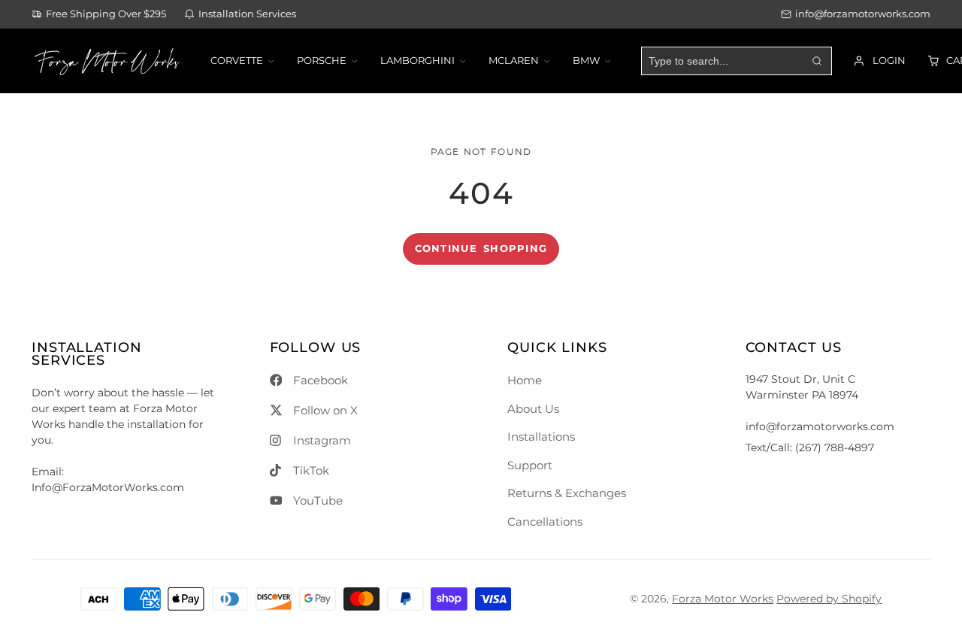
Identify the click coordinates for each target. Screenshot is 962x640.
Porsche (321, 60)
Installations (541, 436)
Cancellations (544, 521)
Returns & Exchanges (566, 493)
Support (529, 465)
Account (879, 61)
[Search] (816, 60)
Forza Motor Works (722, 598)
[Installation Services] (240, 15)
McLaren (514, 60)
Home (524, 380)
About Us (533, 409)
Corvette (236, 60)
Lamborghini (417, 60)
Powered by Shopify (829, 598)
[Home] (107, 61)
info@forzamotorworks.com (862, 14)
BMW (586, 60)
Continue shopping (481, 248)
